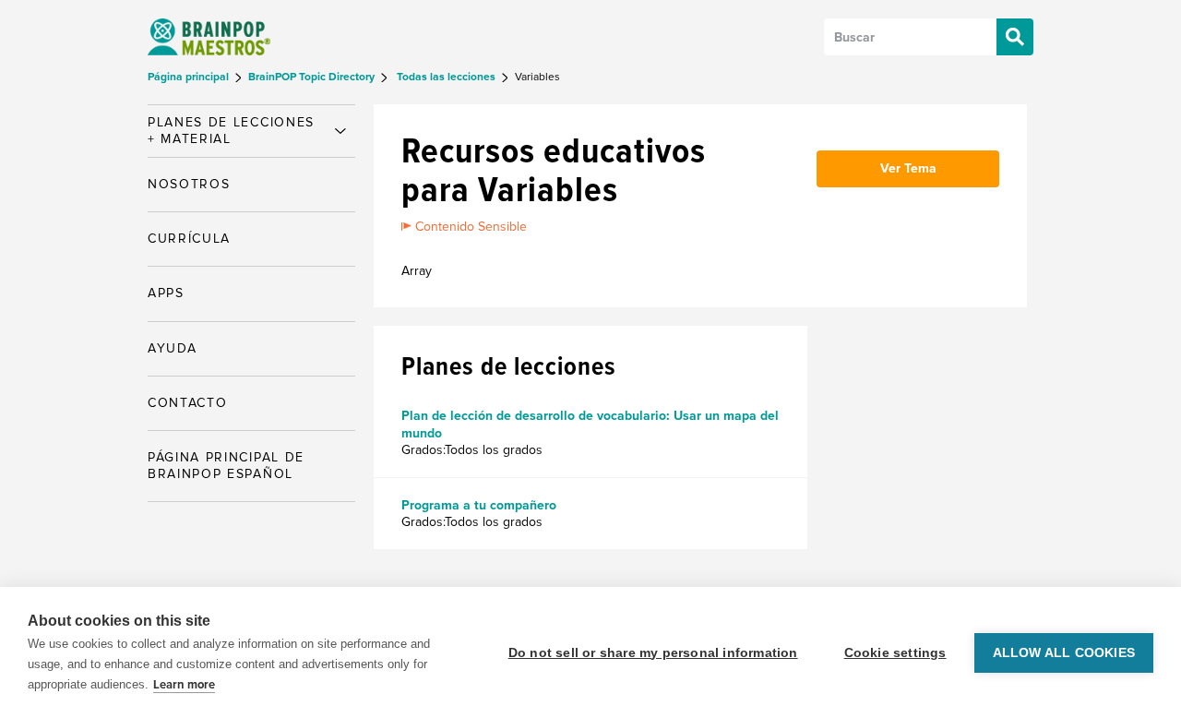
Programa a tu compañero (478, 505)
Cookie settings (895, 653)
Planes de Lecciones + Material (231, 130)
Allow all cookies (1064, 653)
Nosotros (189, 184)
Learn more (184, 684)
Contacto (187, 403)
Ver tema (908, 168)
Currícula (189, 238)
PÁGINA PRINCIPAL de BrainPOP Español (226, 465)
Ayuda (172, 348)
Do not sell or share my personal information (653, 653)
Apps (166, 293)
